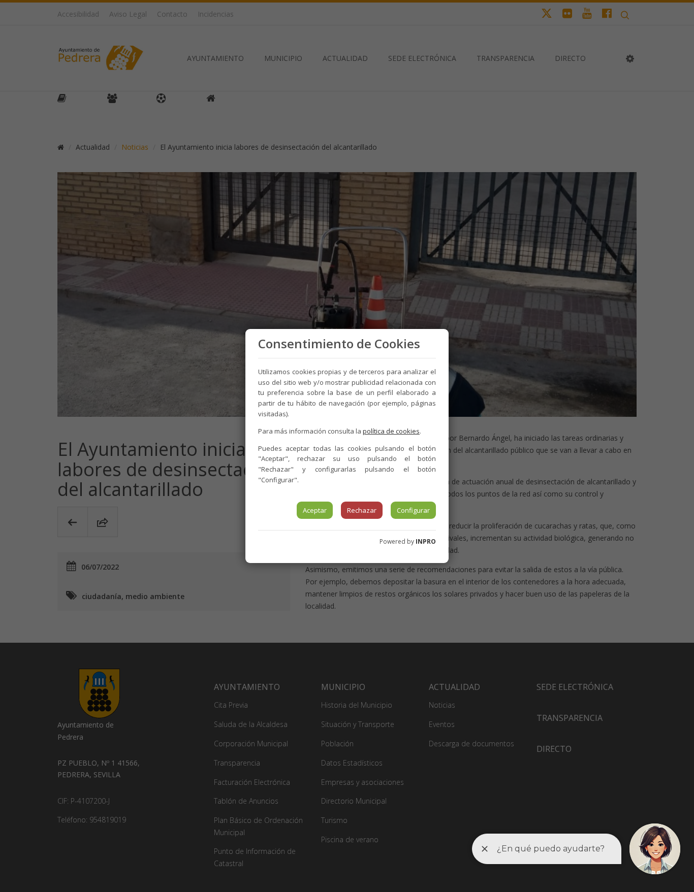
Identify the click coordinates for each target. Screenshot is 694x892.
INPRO (426, 541)
